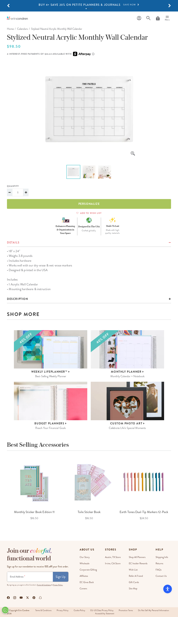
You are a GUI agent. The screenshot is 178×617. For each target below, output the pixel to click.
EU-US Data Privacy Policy (102, 610)
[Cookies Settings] (5, 610)
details (13, 242)
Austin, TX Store (113, 557)
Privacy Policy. (58, 585)
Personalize (89, 204)
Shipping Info (162, 557)
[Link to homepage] (17, 18)
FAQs (158, 569)
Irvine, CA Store (112, 563)
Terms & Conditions (44, 585)
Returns (159, 563)
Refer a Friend (136, 576)
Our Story (85, 557)
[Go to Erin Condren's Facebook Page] (8, 597)
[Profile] (139, 18)
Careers (83, 588)
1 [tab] (86, 8)
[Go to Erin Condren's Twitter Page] (27, 597)
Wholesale (84, 563)
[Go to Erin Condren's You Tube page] (21, 597)
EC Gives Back (87, 582)
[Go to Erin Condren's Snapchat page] (40, 597)
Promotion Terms (126, 610)
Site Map (133, 588)
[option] (89, 4)
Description (17, 299)
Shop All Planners (137, 557)
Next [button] (173, 491)
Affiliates (84, 576)
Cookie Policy (79, 610)
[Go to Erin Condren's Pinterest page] (34, 597)
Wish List (133, 569)
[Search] (148, 18)
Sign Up (61, 577)
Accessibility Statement (104, 613)
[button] (8, 5)
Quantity (13, 186)
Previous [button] (4, 491)
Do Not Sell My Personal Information (153, 610)
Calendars (22, 29)
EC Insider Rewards (138, 563)
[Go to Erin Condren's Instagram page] (14, 597)
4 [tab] (91, 8)
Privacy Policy (62, 610)
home (10, 29)
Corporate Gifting (88, 569)
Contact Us (161, 576)
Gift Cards (134, 582)
